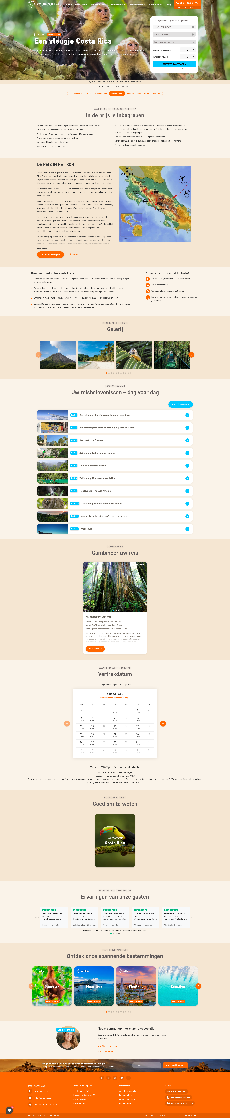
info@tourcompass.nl (108, 1046)
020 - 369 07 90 (189, 3)
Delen (75, 254)
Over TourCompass (82, 1085)
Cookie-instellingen (152, 1115)
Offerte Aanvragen (174, 64)
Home (69, 4)
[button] (115, 712)
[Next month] (163, 724)
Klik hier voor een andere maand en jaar (115, 698)
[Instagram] (108, 1078)
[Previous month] (67, 724)
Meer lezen (94, 648)
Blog (169, 4)
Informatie (124, 1085)
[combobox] (174, 27)
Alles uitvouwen (179, 404)
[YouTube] (121, 1078)
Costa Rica (109, 86)
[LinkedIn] (115, 1078)
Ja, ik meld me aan (175, 1065)
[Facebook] (101, 1078)
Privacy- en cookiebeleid (171, 1115)
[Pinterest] (128, 1078)
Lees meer (42, 248)
